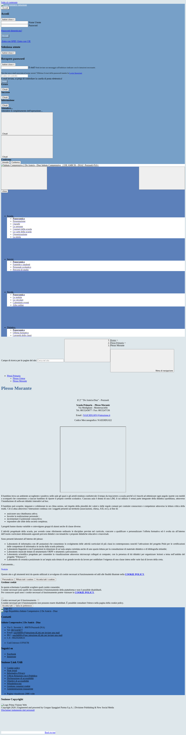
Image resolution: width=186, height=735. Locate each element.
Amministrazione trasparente (20, 689)
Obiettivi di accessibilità (18, 681)
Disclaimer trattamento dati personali (18, 710)
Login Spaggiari (75, 73)
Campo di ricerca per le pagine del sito (18, 360)
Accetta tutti (45, 579)
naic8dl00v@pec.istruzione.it (37, 635)
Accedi (5, 8)
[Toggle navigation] (24, 178)
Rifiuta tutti (24, 579)
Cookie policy (13, 668)
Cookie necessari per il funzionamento (19, 600)
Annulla (5, 162)
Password (33, 25)
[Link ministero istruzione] (14, 5)
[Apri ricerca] (162, 178)
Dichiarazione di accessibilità (20, 678)
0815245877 (17, 630)
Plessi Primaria (117, 343)
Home (113, 340)
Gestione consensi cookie (18, 686)
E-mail (32, 67)
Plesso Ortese (19, 378)
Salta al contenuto (9, 2)
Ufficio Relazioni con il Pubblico (22, 675)
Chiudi (5, 89)
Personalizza (7, 579)
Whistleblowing (14, 683)
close (4, 191)
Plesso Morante (20, 381)
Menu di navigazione (164, 371)
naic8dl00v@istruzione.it (37, 632)
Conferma (15, 162)
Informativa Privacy (16, 673)
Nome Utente (35, 22)
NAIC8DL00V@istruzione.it (96, 415)
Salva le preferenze (24, 606)
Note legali (12, 670)
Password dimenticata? (11, 30)
